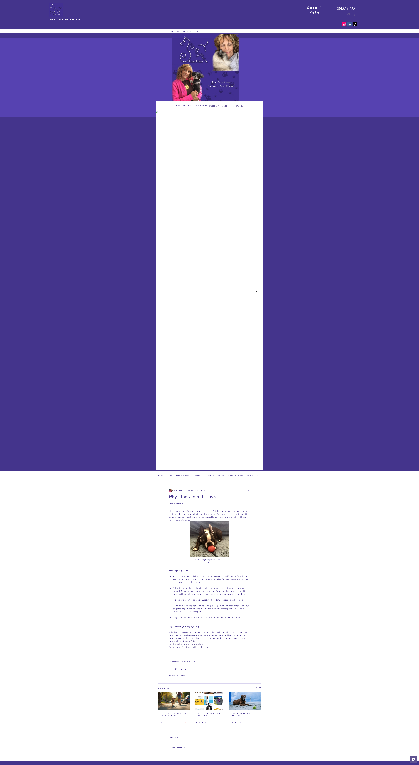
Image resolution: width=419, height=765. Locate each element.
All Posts (161, 475)
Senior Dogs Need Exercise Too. (241, 714)
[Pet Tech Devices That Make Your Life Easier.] (209, 701)
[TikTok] (355, 24)
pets (170, 475)
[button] (258, 475)
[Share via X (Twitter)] (175, 669)
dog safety (197, 475)
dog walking (209, 475)
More (249, 475)
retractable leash (182, 475)
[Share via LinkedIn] (181, 669)
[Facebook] (349, 24)
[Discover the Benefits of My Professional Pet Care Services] (174, 701)
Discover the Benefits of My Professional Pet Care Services (173, 714)
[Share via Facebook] (170, 669)
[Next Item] (256, 290)
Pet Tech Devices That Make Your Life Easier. (209, 714)
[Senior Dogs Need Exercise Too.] (245, 701)
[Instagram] (344, 24)
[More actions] (248, 490)
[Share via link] (186, 669)
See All (258, 688)
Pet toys (221, 475)
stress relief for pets (235, 475)
